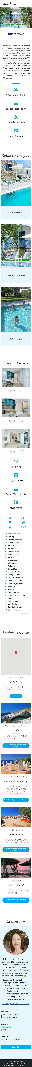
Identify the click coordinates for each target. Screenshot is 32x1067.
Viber (5, 1030)
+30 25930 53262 (10, 1017)
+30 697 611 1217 (10, 1014)
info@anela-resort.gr (12, 1039)
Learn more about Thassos (16, 1063)
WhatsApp (8, 1027)
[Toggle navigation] (28, 3)
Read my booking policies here (15, 1003)
